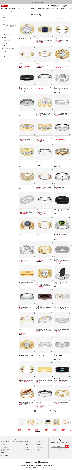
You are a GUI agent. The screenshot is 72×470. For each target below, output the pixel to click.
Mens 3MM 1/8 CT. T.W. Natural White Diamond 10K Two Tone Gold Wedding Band (43, 330)
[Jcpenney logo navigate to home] (4, 6)
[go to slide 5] (37, 3)
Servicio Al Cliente (4, 455)
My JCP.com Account (5, 441)
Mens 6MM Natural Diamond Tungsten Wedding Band (61, 330)
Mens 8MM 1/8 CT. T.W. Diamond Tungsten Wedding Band (27, 112)
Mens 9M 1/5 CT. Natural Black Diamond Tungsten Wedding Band (61, 210)
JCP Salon (26, 444)
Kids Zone (27, 449)
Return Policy (3, 446)
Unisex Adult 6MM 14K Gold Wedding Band (44, 259)
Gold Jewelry (51, 434)
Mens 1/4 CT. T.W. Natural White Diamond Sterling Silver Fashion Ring (27, 260)
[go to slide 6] (38, 3)
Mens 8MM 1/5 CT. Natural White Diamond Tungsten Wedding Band (62, 163)
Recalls (2, 450)
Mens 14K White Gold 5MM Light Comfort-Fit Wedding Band (27, 331)
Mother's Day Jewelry (10, 434)
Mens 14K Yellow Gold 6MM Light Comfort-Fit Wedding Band (44, 212)
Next (54, 410)
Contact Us (3, 444)
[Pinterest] (31, 462)
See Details (60, 449)
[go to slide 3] (35, 3)
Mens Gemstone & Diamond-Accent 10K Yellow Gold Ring (44, 41)
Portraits (26, 446)
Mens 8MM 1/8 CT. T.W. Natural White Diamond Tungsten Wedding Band (26, 139)
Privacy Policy (22, 465)
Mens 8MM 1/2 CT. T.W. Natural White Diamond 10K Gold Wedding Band (61, 114)
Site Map (38, 450)
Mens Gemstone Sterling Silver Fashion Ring (61, 236)
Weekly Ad (27, 442)
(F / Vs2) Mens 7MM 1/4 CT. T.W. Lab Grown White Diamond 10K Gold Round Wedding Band (62, 308)
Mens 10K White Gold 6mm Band (25, 307)
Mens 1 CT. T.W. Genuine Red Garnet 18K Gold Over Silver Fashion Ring (27, 403)
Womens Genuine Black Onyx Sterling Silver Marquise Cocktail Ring (61, 283)
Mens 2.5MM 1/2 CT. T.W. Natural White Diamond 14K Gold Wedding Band (26, 212)
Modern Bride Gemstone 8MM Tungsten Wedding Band (44, 308)
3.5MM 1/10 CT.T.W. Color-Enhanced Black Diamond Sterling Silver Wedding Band (44, 405)
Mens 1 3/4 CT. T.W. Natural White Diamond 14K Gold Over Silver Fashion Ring (26, 39)
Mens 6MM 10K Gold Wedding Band (61, 138)
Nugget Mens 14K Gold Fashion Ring (26, 185)
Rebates (2, 453)
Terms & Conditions (29, 467)
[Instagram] (27, 462)
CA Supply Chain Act (39, 465)
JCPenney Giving (40, 447)
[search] (49, 6)
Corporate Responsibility (41, 446)
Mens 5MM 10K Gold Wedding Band (26, 380)
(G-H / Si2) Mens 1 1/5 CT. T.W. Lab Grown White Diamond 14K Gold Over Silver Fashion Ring (27, 356)
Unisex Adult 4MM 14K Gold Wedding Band (62, 402)
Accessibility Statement (48, 465)
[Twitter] (25, 462)
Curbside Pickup (28, 441)
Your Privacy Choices (29, 465)
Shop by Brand (39, 449)
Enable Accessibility (67, 1)
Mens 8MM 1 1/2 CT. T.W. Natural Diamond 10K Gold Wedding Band (27, 163)
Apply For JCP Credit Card (18, 441)
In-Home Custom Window (29, 450)
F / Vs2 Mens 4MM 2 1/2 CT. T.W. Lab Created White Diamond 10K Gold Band (44, 114)
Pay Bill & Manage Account (18, 439)
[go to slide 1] (33, 3)
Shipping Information (5, 447)
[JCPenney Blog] (36, 462)
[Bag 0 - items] (69, 6)
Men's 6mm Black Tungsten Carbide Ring (26, 88)
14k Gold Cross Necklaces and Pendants (20, 434)
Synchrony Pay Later (5, 449)
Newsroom (39, 444)
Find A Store (27, 439)
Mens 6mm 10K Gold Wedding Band (61, 40)
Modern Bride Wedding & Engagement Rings (42, 434)
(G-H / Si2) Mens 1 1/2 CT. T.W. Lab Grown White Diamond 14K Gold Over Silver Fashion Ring (44, 285)
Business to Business (41, 439)
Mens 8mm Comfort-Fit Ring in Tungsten (62, 260)
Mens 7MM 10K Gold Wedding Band (43, 235)
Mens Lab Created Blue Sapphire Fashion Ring (27, 236)
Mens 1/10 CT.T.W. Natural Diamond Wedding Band (61, 89)
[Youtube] (34, 462)
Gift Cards (3, 452)
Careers (38, 441)
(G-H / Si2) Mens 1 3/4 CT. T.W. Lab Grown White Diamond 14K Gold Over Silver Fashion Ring (62, 66)
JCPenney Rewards (4, 442)
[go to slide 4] (36, 3)
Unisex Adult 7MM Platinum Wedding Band (44, 87)
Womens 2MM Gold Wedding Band (25, 65)
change (14, 25)
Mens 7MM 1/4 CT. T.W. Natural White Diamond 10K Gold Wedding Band (61, 356)
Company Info (39, 442)
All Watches (55, 434)
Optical (26, 447)
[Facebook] (29, 462)
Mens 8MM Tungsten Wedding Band (61, 380)
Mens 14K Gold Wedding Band (42, 162)
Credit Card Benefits (17, 442)
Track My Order (4, 439)
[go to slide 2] (34, 3)
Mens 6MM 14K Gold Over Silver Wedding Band (44, 381)
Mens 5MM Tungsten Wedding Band (26, 282)
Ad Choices (34, 467)
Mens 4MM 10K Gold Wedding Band (43, 65)
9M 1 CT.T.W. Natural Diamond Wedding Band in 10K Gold (44, 139)
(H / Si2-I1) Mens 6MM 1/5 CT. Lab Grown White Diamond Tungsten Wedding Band (44, 356)
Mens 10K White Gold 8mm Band (60, 187)
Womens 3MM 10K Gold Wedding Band (43, 187)
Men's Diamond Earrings (30, 434)
